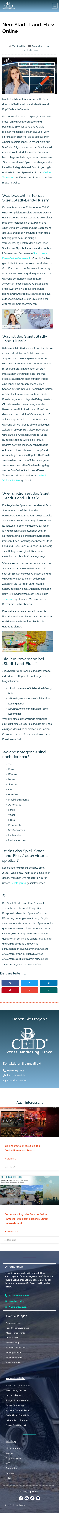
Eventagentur (19, 883)
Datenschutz (12, 1468)
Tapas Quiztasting (15, 1405)
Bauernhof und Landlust (18, 1385)
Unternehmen (14, 1266)
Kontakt (10, 1453)
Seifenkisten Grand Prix (17, 1415)
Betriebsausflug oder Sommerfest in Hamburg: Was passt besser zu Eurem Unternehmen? (26, 1219)
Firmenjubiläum (13, 1352)
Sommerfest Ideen (14, 1357)
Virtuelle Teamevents (16, 1347)
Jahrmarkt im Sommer (17, 1420)
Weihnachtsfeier (13, 1362)
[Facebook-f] (21, 1498)
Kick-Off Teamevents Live (17, 1328)
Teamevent (8, 599)
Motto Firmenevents (15, 1333)
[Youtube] (27, 1498)
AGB (8, 1463)
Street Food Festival (16, 1425)
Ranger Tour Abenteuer (17, 1400)
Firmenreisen (12, 1338)
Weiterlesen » (11, 1159)
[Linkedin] (38, 1498)
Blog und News (13, 1458)
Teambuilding (12, 1343)
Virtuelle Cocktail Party (17, 1410)
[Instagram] (32, 1498)
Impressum (11, 1473)
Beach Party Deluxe (16, 1390)
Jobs (8, 1478)
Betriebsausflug (13, 1323)
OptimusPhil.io (35, 1491)
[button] (54, 5)
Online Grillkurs (13, 1395)
